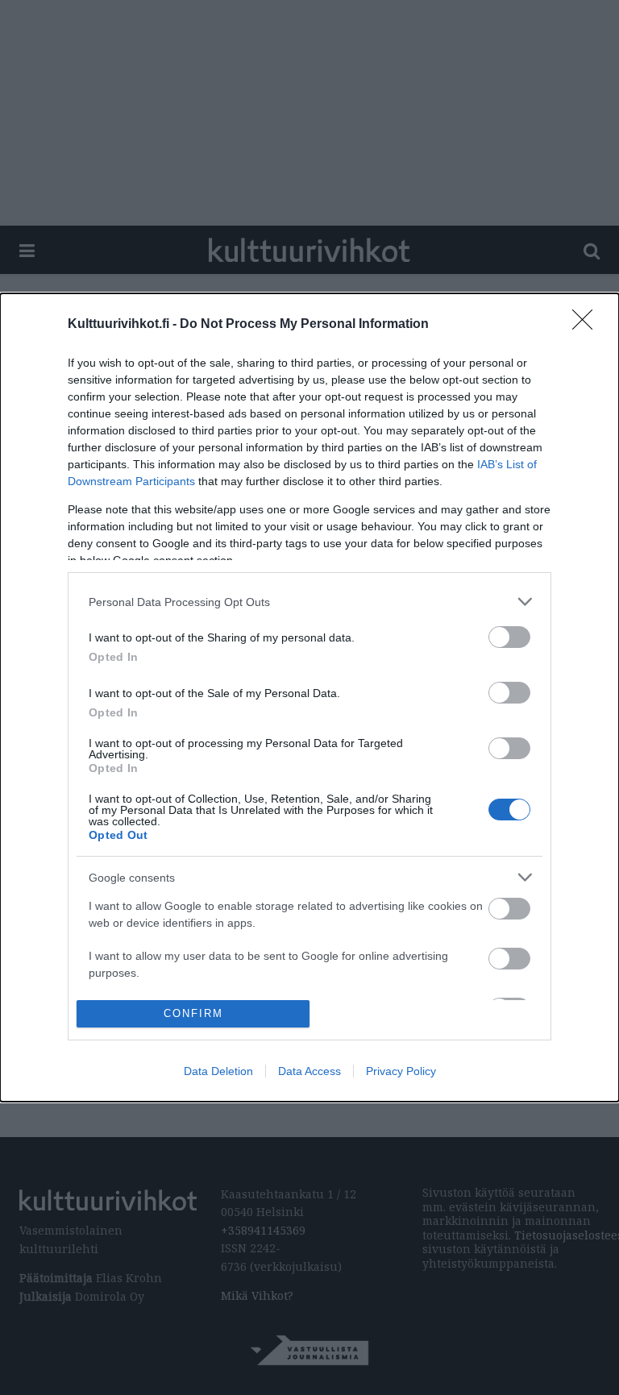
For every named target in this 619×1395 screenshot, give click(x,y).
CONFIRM (193, 1013)
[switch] (509, 637)
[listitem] (309, 601)
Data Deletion (218, 1071)
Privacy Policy (401, 1071)
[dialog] (309, 697)
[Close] (587, 324)
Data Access (309, 1071)
